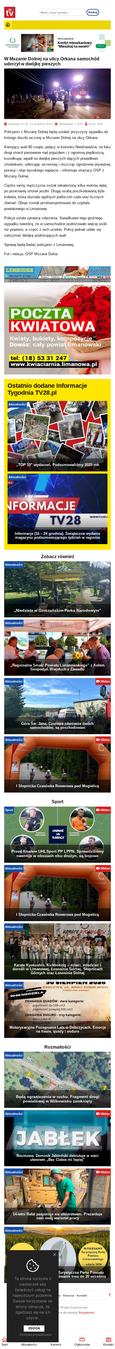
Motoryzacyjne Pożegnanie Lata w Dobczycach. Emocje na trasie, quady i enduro (57, 1029)
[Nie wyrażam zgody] (54, 1254)
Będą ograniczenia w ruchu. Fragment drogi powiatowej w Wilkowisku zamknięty (57, 1098)
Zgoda (34, 1328)
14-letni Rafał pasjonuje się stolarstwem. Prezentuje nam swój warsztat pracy (57, 1216)
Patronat (68, 1295)
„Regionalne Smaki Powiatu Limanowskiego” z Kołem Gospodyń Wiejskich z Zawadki (57, 667)
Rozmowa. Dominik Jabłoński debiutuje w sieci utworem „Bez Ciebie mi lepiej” (57, 1158)
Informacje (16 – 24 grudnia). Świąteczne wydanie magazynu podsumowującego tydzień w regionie (57, 535)
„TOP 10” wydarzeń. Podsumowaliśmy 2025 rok (57, 465)
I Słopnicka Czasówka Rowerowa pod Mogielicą (57, 786)
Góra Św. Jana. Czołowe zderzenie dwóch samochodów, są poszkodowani (57, 726)
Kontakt (82, 1295)
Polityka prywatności (36, 1335)
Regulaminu (86, 1312)
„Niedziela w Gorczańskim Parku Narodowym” (57, 610)
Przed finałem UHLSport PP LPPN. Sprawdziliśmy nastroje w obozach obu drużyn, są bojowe (57, 853)
